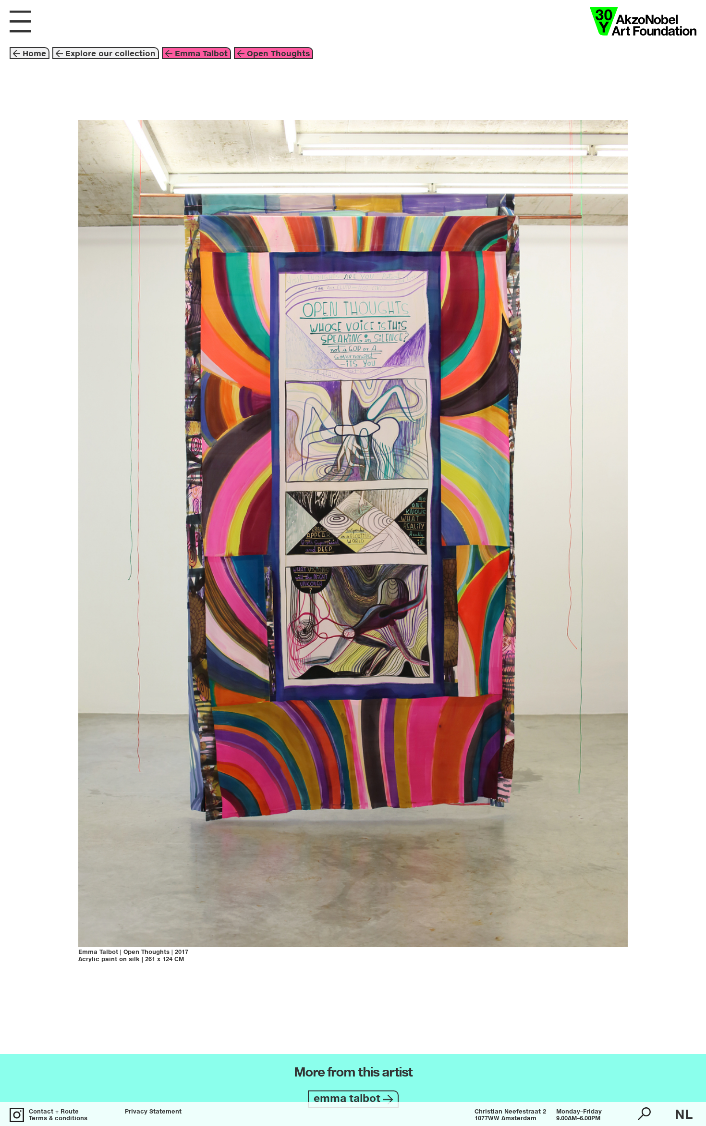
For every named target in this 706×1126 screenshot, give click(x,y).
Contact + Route (54, 1112)
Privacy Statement (153, 1112)
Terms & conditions (58, 1119)
